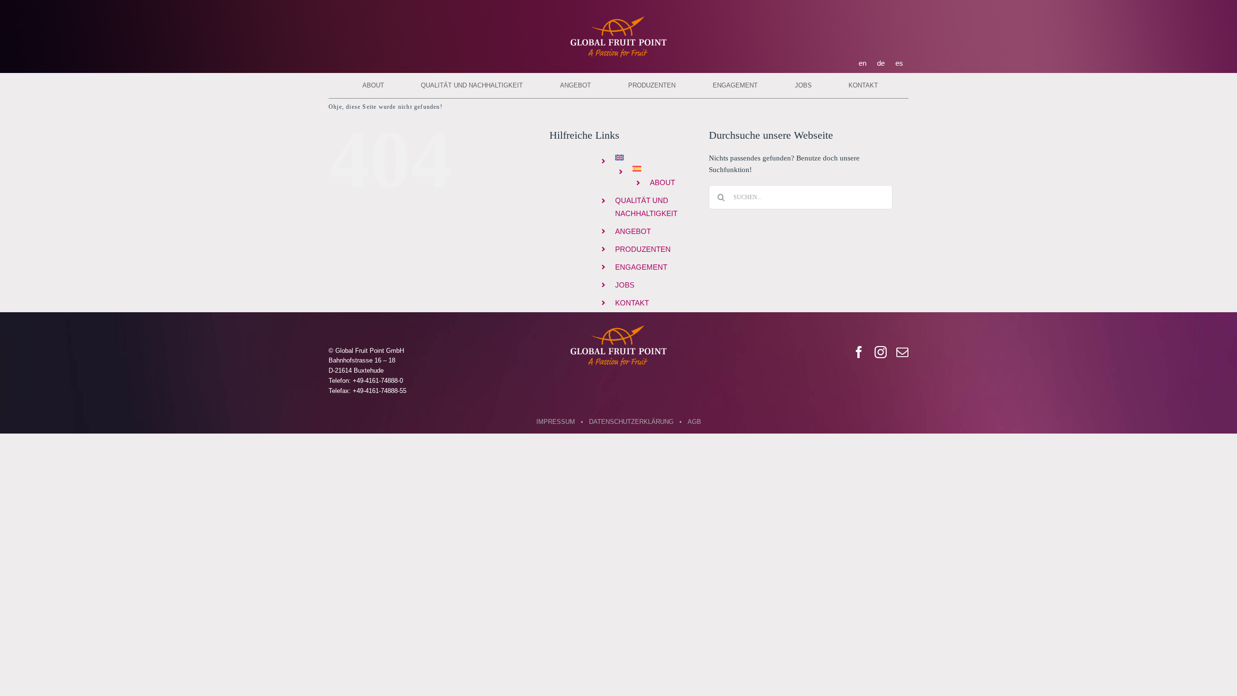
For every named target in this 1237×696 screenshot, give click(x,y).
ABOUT (662, 182)
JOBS (624, 285)
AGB (694, 421)
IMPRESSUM (555, 421)
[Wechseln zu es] (664, 169)
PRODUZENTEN (643, 249)
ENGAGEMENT (641, 267)
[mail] (902, 352)
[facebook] (859, 352)
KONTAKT (632, 303)
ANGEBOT (633, 231)
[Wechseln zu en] (655, 157)
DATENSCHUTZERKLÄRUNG (631, 421)
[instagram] (881, 352)
